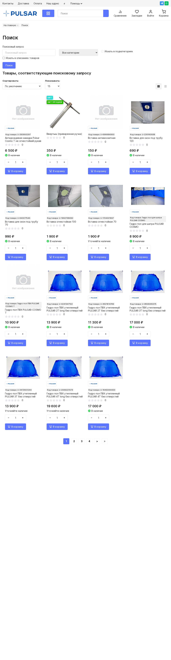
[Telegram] (162, 3)
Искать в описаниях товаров (22, 58)
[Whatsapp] (166, 3)
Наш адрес (52, 3)
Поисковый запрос (13, 46)
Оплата (38, 3)
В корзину (17, 171)
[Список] (165, 86)
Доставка (23, 3)
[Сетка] (158, 86)
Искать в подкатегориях (119, 51)
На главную (10, 25)
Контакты (8, 3)
